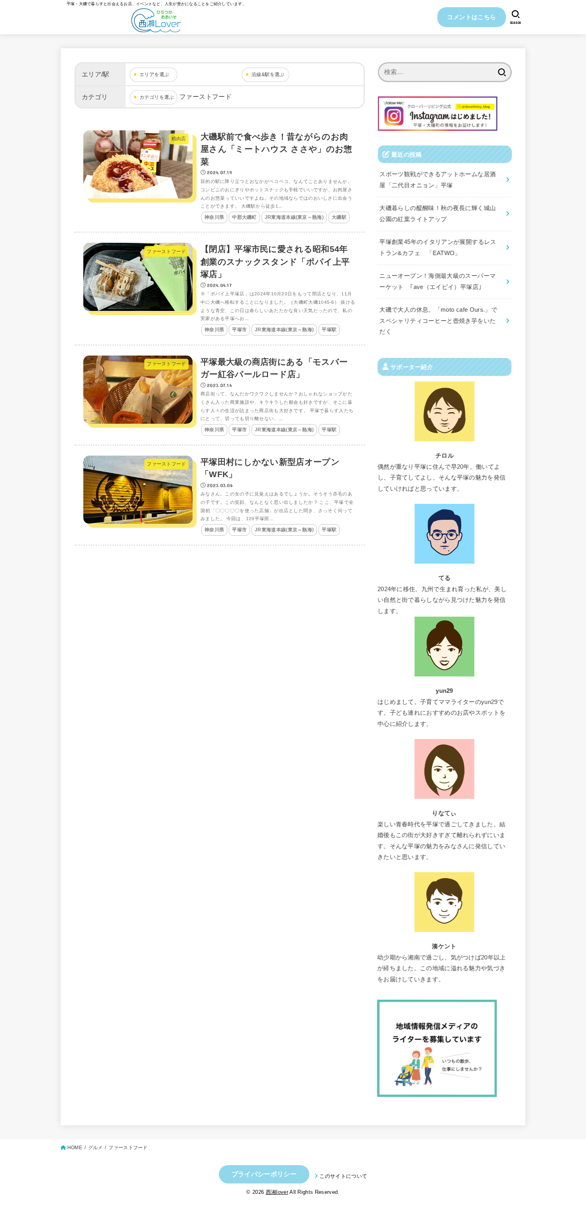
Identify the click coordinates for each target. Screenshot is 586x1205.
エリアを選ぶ (154, 74)
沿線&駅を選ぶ (268, 74)
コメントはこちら (471, 17)
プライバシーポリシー (264, 1174)
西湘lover (277, 1192)
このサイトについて (343, 1176)
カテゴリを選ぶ (157, 97)
